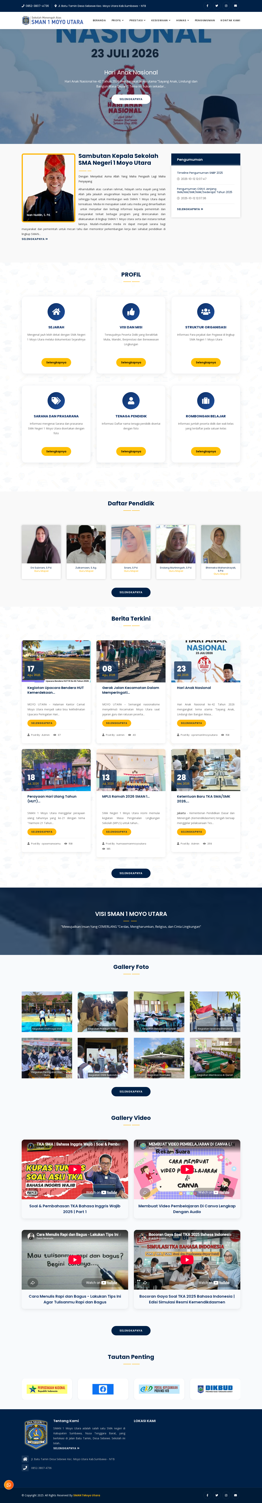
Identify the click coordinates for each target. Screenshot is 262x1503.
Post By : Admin (40, 735)
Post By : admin (114, 735)
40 (134, 735)
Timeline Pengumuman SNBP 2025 (200, 173)
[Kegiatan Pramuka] (159, 1058)
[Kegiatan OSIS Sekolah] (103, 1058)
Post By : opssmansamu (45, 843)
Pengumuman (205, 20)
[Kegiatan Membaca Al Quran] (215, 1058)
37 (59, 735)
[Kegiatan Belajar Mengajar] (159, 1012)
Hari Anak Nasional (194, 687)
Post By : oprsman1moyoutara (199, 735)
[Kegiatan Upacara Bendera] (215, 1012)
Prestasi (136, 20)
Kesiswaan (159, 20)
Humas (181, 20)
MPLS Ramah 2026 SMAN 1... (126, 796)
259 (209, 843)
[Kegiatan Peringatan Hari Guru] (47, 1058)
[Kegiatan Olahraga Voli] (47, 1012)
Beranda (99, 20)
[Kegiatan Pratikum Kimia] (103, 1012)
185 (108, 849)
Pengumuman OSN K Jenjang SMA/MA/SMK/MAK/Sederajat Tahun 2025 (204, 190)
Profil (116, 20)
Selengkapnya (131, 102)
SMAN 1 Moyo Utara (86, 1495)
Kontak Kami (230, 20)
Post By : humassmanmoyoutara (125, 843)
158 (227, 735)
